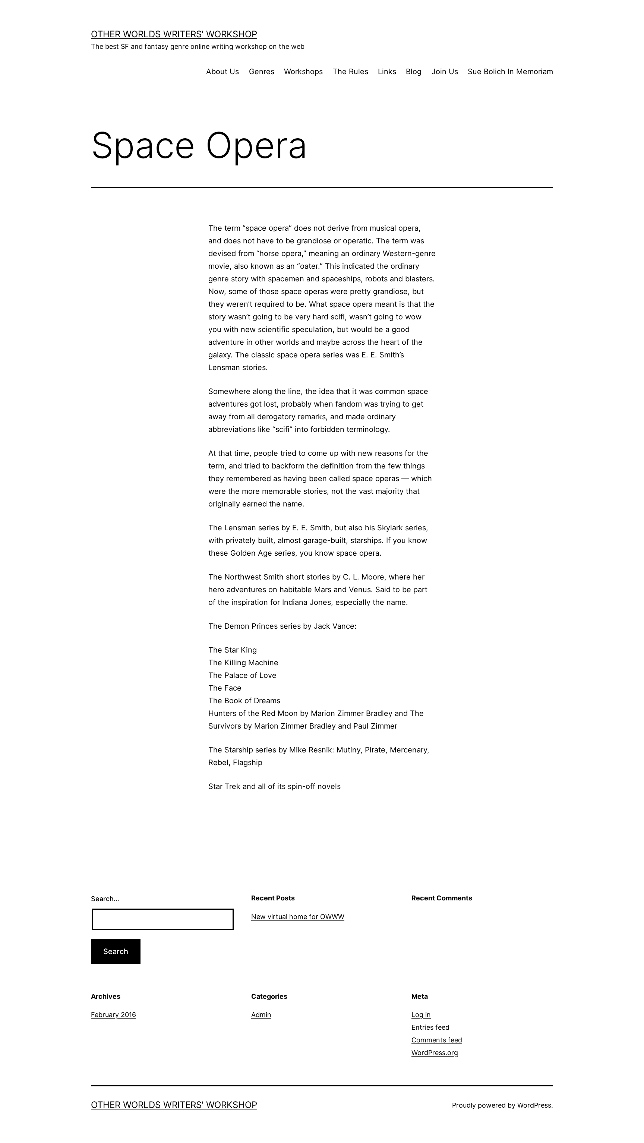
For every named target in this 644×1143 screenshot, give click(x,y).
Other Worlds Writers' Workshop (174, 34)
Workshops (303, 71)
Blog (414, 71)
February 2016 (113, 1015)
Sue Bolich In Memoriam (510, 71)
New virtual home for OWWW (297, 917)
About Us (222, 71)
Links (387, 71)
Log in (421, 1015)
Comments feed (436, 1040)
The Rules (350, 71)
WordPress (534, 1105)
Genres (261, 71)
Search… (105, 899)
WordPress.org (434, 1053)
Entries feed (430, 1027)
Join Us (445, 71)
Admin (261, 1015)
